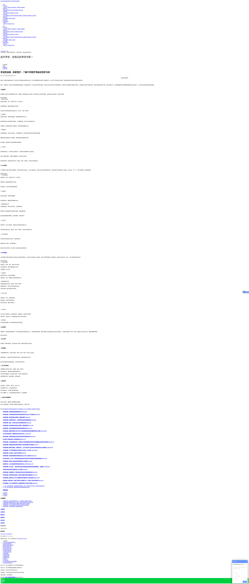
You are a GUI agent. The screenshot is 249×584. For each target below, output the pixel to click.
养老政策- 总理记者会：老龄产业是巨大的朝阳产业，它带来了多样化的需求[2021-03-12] (23, 480)
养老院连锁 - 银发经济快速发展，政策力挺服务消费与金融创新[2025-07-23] (20, 474)
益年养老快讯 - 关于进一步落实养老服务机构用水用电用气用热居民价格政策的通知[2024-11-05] (25, 458)
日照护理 (3, 512)
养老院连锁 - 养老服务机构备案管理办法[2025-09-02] (15, 411)
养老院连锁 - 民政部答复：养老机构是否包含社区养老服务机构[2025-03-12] (20, 472)
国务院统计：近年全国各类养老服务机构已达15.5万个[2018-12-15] (18, 463)
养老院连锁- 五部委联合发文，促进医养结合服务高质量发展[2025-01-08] (19, 420)
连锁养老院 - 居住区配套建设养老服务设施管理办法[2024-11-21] (17, 428)
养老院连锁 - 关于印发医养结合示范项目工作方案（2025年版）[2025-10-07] (20, 450)
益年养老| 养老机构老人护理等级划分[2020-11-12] (14, 439)
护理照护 (5, 252)
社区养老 (3, 520)
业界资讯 (5, 68)
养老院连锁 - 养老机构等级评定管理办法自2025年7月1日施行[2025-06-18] (19, 455)
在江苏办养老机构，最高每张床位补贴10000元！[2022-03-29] (17, 433)
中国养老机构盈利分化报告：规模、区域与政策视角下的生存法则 (18, 502)
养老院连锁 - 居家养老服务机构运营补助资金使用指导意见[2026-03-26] (19, 436)
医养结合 (3, 514)
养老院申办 (21, 409)
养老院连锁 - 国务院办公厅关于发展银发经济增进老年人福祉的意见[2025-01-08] (21, 477)
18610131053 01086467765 (6, 533)
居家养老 (3, 517)
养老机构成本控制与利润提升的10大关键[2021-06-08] (15, 469)
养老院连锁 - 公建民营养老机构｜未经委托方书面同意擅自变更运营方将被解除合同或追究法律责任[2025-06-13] (28, 442)
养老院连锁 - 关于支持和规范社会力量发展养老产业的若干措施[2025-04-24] (20, 483)
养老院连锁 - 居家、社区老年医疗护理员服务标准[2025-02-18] (17, 422)
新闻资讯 (5, 67)
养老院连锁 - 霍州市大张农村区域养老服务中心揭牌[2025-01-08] (17, 461)
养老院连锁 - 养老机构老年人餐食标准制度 (13, 506)
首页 (4, 4)
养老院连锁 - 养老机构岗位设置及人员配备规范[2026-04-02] (16, 417)
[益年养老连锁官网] (124, 1)
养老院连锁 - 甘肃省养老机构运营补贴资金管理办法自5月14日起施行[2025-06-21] (21, 414)
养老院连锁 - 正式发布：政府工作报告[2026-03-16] (14, 453)
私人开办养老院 (27, 409)
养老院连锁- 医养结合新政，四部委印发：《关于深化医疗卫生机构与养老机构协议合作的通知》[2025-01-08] (28, 447)
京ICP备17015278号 (22, 538)
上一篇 (24, 485)
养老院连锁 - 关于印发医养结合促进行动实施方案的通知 (16, 505)
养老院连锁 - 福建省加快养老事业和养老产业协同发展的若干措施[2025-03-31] (20, 444)
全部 (4, 10)
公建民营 (33, 409)
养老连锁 (11, 409)
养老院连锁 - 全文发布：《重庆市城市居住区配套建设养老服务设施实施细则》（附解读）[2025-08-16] (26, 466)
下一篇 (16, 487)
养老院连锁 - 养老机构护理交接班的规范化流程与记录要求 (16, 503)
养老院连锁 (5, 409)
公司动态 (5, 495)
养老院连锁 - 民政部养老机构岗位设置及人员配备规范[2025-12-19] (18, 425)
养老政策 (38, 409)
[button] (3, 51)
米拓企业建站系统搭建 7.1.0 (11, 577)
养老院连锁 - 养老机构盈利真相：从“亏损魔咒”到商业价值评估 (17, 501)
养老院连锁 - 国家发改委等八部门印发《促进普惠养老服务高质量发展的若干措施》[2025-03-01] (25, 431)
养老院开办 (15, 409)
